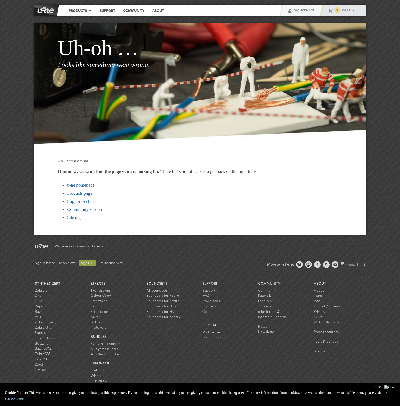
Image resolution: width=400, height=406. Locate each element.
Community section (84, 209)
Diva (38, 295)
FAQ (205, 295)
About (158, 11)
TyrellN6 (41, 359)
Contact (208, 311)
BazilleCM (43, 348)
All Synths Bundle (105, 349)
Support (107, 11)
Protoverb (99, 327)
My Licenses (304, 10)
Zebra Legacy (45, 322)
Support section (81, 201)
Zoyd (39, 364)
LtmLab (40, 370)
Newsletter (267, 332)
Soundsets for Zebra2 (164, 317)
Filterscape (99, 311)
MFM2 (96, 317)
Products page (79, 193)
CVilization (99, 370)
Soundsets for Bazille (163, 301)
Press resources (326, 332)
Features (265, 301)
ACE (38, 317)
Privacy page (14, 398)
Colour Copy (101, 295)
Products (78, 11)
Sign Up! (87, 263)
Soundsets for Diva (161, 306)
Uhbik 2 (97, 322)
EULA (318, 317)
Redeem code (213, 337)
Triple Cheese (46, 338)
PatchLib (265, 295)
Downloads (211, 301)
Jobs (317, 301)
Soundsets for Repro (163, 295)
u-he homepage (80, 185)
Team (318, 295)
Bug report (211, 306)
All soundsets (157, 290)
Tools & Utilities (326, 341)
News (262, 326)
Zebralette (43, 327)
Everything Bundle (105, 344)
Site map (75, 217)
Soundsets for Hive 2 (163, 311)
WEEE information (328, 322)
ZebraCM (42, 354)
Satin (95, 306)
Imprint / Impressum (330, 306)
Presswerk (99, 301)
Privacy (319, 311)
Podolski (41, 333)
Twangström (100, 290)
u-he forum (267, 311)
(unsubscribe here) (110, 263)
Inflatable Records (272, 317)
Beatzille (42, 343)
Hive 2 (40, 301)
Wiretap (97, 376)
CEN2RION (100, 381)
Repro (40, 306)
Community (133, 11)
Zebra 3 (41, 290)
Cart (347, 10)
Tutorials (264, 306)
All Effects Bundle (105, 354)
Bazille (40, 311)
